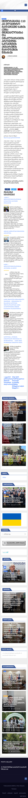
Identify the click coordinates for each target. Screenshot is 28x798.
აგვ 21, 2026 (7, 751)
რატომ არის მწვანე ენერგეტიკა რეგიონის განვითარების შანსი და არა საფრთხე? (13, 458)
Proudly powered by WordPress (10, 785)
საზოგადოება (6, 494)
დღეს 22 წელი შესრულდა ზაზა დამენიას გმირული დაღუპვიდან (12, 499)
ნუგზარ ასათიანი (12, 56)
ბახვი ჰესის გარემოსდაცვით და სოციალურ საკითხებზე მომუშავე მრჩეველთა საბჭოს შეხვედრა (18, 382)
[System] (14, 543)
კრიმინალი (6, 625)
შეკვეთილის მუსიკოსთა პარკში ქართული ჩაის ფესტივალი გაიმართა (13, 725)
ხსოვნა (5, 740)
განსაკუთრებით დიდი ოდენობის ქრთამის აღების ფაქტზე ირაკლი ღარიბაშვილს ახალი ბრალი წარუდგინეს (14, 702)
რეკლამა (16, 793)
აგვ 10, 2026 (7, 579)
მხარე (5, 671)
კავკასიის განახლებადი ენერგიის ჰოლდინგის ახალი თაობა (8, 380)
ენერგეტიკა (4, 18)
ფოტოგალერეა (22, 793)
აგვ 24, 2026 (7, 640)
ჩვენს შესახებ (23, 796)
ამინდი (4, 477)
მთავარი (4, 793)
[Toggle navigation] (15, 11)
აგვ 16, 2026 (7, 504)
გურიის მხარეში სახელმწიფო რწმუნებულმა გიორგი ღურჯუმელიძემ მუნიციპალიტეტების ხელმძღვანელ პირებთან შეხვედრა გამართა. (13, 679)
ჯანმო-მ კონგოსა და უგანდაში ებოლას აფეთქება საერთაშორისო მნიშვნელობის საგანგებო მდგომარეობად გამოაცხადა (13, 600)
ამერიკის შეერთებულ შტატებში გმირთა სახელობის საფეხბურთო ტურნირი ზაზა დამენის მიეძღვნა (14, 745)
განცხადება (10, 793)
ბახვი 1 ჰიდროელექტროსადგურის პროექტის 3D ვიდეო (12, 266)
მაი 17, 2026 (7, 609)
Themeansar (13, 788)
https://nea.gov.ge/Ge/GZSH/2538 (12, 137)
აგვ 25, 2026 (7, 687)
